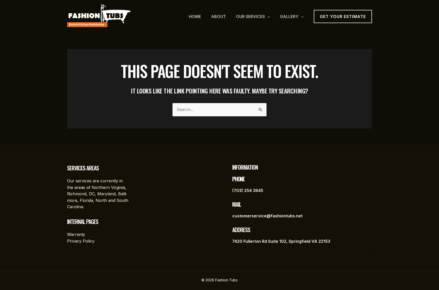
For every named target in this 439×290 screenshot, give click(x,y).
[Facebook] (370, 255)
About (218, 16)
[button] (267, 16)
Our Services (250, 16)
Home (195, 16)
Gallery (289, 16)
